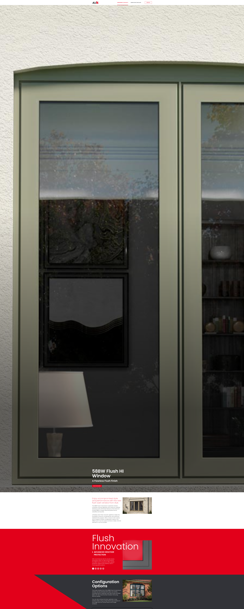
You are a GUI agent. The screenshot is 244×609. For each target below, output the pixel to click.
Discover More (97, 486)
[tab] (93, 569)
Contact (148, 2)
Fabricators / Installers (136, 2)
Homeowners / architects (122, 2)
